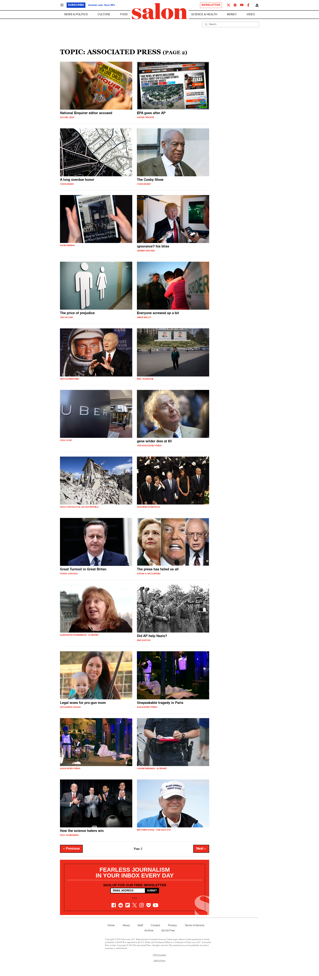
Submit (152, 890)
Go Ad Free (168, 930)
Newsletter (211, 5)
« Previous (71, 848)
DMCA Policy (159, 961)
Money (232, 14)
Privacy (172, 925)
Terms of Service (194, 925)
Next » (201, 848)
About (126, 925)
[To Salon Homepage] (159, 11)
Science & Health (204, 14)
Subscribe (76, 5)
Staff (140, 925)
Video (251, 14)
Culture (104, 14)
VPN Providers (159, 955)
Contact (155, 925)
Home (111, 925)
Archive (148, 930)
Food (124, 14)
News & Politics (76, 14)
